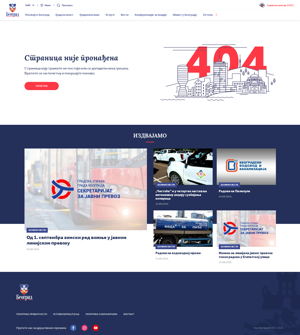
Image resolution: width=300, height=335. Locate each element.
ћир (27, 5)
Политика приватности (31, 314)
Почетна (42, 86)
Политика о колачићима (101, 314)
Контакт (128, 314)
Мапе (48, 5)
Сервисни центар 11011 (280, 5)
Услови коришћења (66, 314)
